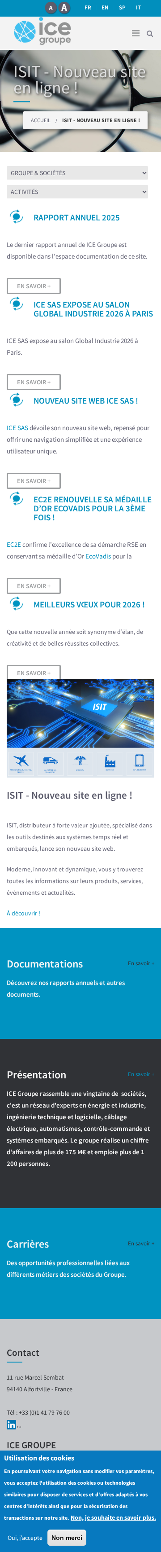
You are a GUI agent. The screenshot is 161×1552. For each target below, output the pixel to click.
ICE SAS (17, 427)
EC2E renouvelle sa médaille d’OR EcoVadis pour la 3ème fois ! (93, 508)
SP (122, 7)
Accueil (41, 120)
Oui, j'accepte (25, 1538)
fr (88, 7)
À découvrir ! (23, 913)
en (105, 7)
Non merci (66, 1537)
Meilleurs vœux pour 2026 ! (89, 604)
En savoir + (34, 286)
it (138, 7)
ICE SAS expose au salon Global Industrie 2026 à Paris (93, 309)
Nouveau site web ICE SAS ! (86, 400)
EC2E (14, 544)
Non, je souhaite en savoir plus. (113, 1517)
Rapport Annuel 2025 (77, 217)
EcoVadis (98, 556)
